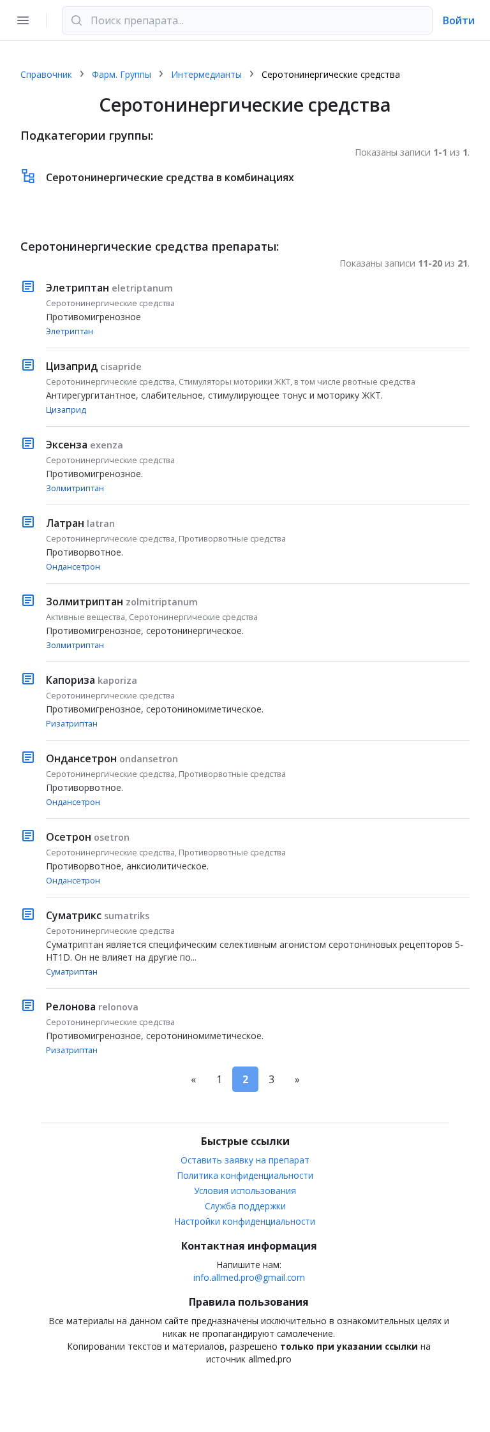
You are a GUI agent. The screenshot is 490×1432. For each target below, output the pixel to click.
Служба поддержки (245, 1206)
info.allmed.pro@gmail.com (249, 1277)
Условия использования (245, 1191)
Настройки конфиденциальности (245, 1221)
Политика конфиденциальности (245, 1175)
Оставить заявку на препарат (245, 1160)
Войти (459, 20)
